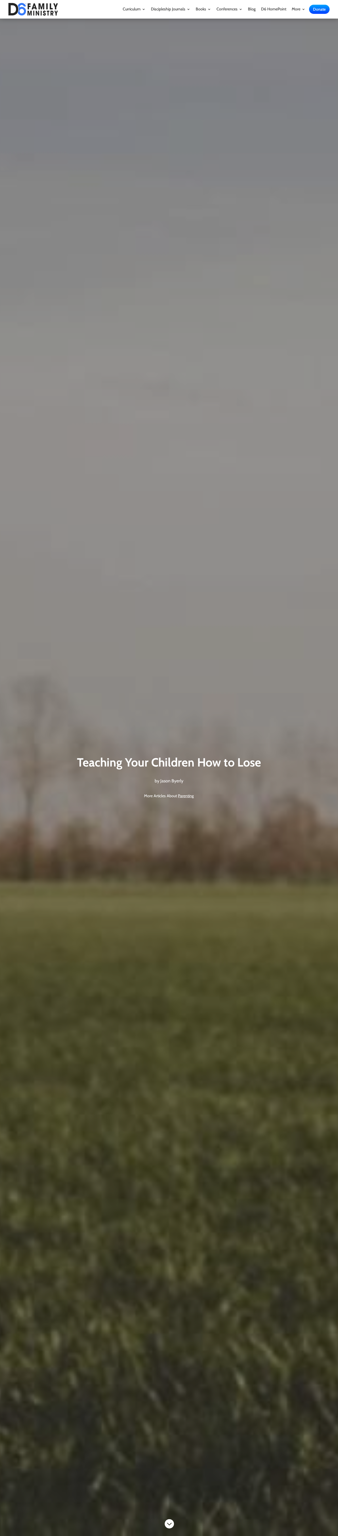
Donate (319, 9)
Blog (252, 9)
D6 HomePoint (273, 9)
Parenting (186, 796)
